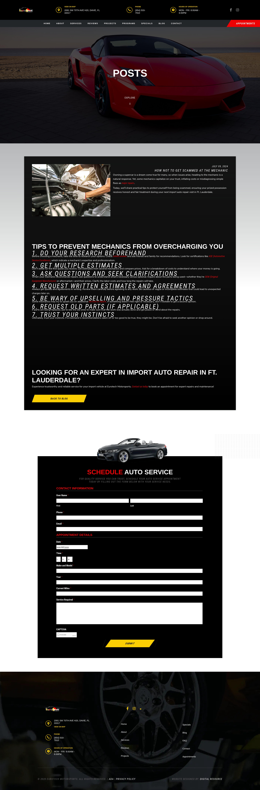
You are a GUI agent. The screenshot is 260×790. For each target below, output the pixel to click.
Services (76, 23)
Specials (147, 23)
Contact (186, 748)
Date (59, 541)
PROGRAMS (128, 23)
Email (59, 523)
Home (47, 23)
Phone (60, 512)
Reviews (93, 23)
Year (59, 576)
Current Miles (63, 588)
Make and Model (65, 565)
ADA (111, 779)
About (60, 23)
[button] (76, 23)
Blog (162, 23)
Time (59, 553)
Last (132, 505)
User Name (62, 495)
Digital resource (211, 779)
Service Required (65, 599)
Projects (110, 23)
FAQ (184, 740)
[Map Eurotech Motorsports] (130, 682)
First (58, 505)
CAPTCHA (61, 629)
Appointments (189, 756)
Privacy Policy (126, 779)
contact (176, 23)
